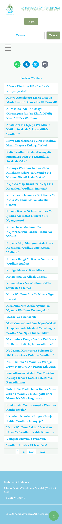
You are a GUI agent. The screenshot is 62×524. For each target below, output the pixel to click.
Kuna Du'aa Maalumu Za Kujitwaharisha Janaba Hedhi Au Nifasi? (29, 231)
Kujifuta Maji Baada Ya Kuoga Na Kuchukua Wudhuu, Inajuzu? (29, 186)
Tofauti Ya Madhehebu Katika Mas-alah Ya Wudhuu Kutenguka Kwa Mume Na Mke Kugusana (31, 393)
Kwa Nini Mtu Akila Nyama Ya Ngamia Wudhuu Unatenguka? (28, 308)
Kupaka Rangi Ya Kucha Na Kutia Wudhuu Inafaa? (29, 261)
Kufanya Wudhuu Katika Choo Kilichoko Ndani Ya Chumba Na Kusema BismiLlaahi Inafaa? (28, 172)
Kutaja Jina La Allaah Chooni (26, 276)
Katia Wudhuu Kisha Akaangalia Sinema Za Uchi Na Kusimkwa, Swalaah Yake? (29, 156)
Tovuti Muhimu (14, 498)
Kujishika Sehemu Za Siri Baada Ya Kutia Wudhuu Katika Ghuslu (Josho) (30, 199)
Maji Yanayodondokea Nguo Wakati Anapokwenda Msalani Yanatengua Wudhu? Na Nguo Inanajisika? (31, 328)
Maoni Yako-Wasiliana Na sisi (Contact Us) (30, 490)
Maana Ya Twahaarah (21, 317)
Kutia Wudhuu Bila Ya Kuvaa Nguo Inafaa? (30, 297)
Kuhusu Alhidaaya (16, 482)
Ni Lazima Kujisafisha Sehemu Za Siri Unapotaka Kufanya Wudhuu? (30, 353)
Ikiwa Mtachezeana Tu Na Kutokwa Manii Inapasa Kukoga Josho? (31, 143)
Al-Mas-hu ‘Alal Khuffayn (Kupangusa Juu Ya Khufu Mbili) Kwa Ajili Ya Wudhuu (29, 113)
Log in (31, 21)
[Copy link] (45, 64)
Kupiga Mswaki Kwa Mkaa (25, 270)
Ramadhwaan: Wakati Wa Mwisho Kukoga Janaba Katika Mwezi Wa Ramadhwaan (30, 377)
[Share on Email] (35, 64)
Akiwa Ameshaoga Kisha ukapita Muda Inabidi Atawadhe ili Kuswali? (31, 100)
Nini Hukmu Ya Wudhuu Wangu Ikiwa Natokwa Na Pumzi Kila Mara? (32, 364)
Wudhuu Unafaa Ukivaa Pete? (26, 445)
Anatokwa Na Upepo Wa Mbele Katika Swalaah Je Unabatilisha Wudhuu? (28, 129)
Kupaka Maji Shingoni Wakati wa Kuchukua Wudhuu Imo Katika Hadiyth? (29, 247)
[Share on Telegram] (26, 64)
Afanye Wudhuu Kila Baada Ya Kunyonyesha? (27, 89)
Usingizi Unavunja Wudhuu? (26, 438)
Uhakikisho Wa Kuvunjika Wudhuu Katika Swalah (31, 407)
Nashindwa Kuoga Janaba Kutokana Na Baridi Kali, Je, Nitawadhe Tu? (31, 342)
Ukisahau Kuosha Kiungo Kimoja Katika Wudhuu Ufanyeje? (29, 418)
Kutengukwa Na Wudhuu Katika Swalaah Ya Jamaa (29, 285)
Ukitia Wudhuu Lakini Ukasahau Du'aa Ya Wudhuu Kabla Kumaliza (30, 430)
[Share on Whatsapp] (17, 64)
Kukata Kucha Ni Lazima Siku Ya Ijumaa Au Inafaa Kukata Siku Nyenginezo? (29, 215)
